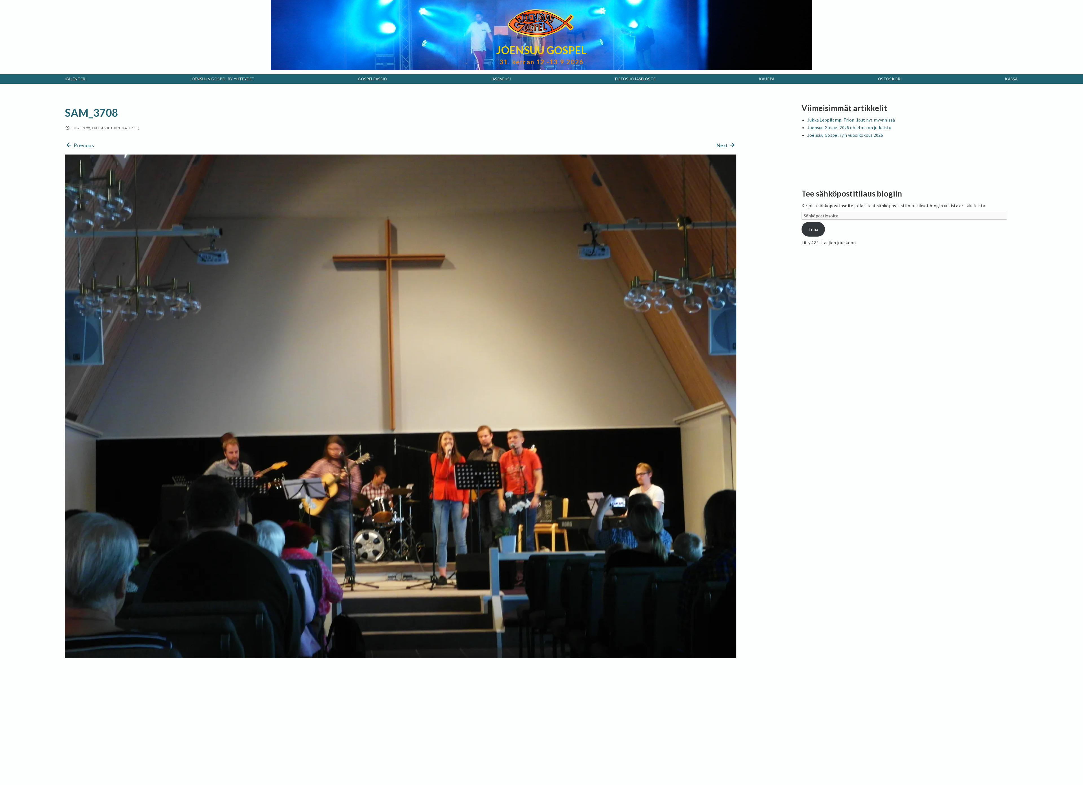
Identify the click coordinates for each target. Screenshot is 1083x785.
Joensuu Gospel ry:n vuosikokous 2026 (845, 135)
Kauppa (767, 79)
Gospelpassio (372, 79)
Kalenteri (76, 79)
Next (722, 145)
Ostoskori (890, 79)
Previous (83, 145)
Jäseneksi (501, 79)
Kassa (1011, 79)
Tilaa (813, 229)
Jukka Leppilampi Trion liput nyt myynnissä (851, 120)
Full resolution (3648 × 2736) (115, 128)
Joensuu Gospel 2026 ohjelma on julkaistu (849, 127)
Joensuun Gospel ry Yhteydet (222, 79)
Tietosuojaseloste (634, 79)
